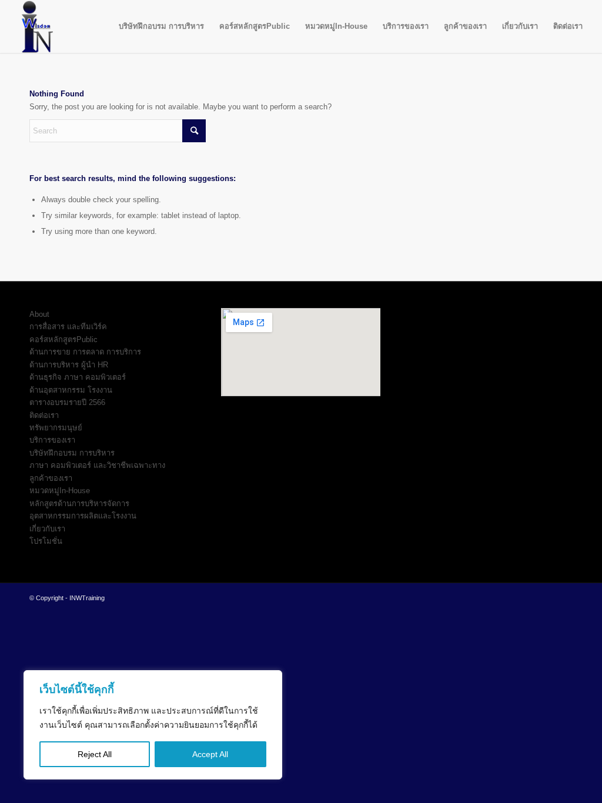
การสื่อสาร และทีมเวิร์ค (68, 326)
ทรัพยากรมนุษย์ (55, 427)
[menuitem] (161, 26)
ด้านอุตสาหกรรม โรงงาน (70, 390)
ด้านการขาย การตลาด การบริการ (85, 351)
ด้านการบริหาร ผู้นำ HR (68, 364)
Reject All (95, 754)
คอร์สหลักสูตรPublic (63, 339)
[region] (153, 724)
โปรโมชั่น (45, 541)
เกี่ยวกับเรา (47, 528)
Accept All (210, 754)
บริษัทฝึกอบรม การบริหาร (72, 453)
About (39, 314)
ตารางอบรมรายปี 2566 (67, 402)
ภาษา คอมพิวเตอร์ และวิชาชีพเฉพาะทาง (97, 465)
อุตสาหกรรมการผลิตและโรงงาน (82, 515)
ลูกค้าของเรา (50, 478)
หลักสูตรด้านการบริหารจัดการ (79, 503)
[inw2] (34, 26)
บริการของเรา (52, 440)
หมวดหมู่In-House (59, 490)
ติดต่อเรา (44, 415)
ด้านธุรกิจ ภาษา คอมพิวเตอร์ (77, 377)
